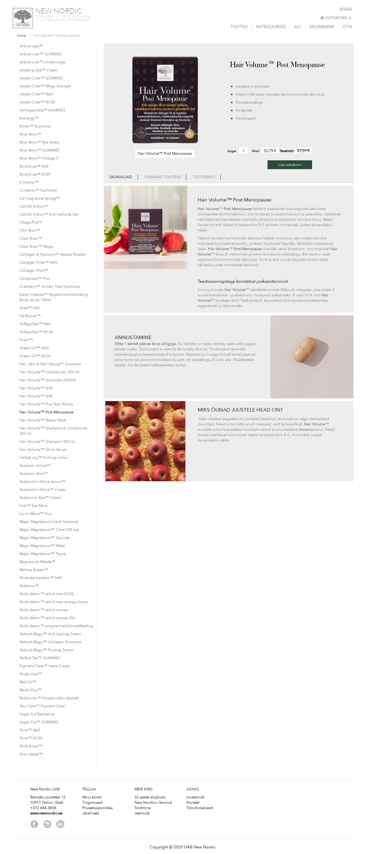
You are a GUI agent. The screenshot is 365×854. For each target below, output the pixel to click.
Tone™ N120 (31, 738)
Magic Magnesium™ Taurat (43, 553)
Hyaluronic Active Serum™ (42, 481)
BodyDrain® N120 (35, 174)
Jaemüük (142, 813)
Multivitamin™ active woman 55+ (48, 617)
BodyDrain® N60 (34, 166)
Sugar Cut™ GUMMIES (39, 722)
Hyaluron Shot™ (34, 473)
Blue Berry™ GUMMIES (40, 150)
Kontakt (193, 802)
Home (21, 35)
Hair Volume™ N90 (36, 396)
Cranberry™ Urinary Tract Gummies (50, 286)
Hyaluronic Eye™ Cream (40, 497)
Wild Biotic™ (31, 746)
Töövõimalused (200, 807)
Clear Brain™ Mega (36, 246)
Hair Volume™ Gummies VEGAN (48, 380)
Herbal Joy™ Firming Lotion (44, 457)
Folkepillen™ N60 (35, 324)
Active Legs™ (31, 46)
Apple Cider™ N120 (37, 102)
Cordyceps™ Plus (35, 278)
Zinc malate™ (31, 754)
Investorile (195, 797)
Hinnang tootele (163, 177)
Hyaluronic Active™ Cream (43, 489)
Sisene (345, 9)
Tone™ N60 (30, 730)
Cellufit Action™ (34, 206)
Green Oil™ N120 (35, 356)
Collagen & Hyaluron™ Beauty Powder (53, 254)
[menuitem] (240, 27)
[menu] (182, 27)
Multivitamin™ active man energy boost (53, 601)
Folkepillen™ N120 (36, 332)
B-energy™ (29, 118)
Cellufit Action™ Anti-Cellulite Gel (49, 214)
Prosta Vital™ (31, 674)
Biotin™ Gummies (35, 126)
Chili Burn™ (30, 230)
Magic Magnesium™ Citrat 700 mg (49, 529)
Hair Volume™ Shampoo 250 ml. (48, 441)
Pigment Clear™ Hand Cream (45, 666)
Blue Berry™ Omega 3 (39, 158)
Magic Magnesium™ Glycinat (44, 537)
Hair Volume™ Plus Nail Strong (46, 404)
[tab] (121, 177)
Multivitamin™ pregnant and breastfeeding (56, 625)
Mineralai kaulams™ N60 (41, 577)
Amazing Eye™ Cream (39, 70)
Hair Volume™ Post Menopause (46, 412)
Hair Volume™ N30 (36, 388)
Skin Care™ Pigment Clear (42, 706)
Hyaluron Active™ (35, 465)
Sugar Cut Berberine (37, 714)
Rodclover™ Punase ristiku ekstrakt (49, 698)
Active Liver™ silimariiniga (42, 62)
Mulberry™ (29, 585)
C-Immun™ (29, 182)
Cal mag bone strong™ (40, 198)
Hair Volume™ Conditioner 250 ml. (50, 372)
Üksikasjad (120, 177)
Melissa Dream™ (34, 569)
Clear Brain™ (31, 238)
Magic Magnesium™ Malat (42, 545)
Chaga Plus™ (31, 222)
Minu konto (92, 797)
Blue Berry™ (30, 134)
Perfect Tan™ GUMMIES (40, 658)
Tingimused (92, 802)
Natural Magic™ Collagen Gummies (50, 642)
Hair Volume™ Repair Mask (43, 420)
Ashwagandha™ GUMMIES (42, 110)
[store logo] (23, 18)
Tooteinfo (204, 177)
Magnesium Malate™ (37, 561)
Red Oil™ (28, 682)
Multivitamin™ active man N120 (47, 593)
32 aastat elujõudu (150, 797)
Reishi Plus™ (30, 690)
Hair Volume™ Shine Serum (43, 449)
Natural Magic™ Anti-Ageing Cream (50, 633)
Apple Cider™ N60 (36, 94)
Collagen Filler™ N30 (38, 262)
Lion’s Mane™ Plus (35, 513)
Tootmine (142, 807)
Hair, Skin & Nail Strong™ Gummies (50, 364)
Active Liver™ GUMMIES (41, 54)
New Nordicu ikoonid (153, 802)
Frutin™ (26, 340)
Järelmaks (90, 813)
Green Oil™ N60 (34, 348)
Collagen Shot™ (34, 270)
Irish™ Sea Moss (34, 505)
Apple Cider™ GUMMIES (41, 78)
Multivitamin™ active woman (44, 609)
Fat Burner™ (30, 316)
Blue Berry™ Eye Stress (39, 142)
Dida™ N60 (30, 307)
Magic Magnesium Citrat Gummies (49, 521)
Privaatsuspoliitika (97, 807)
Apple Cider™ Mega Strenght (45, 86)
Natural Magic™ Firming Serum (46, 650)
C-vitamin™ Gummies (38, 190)
